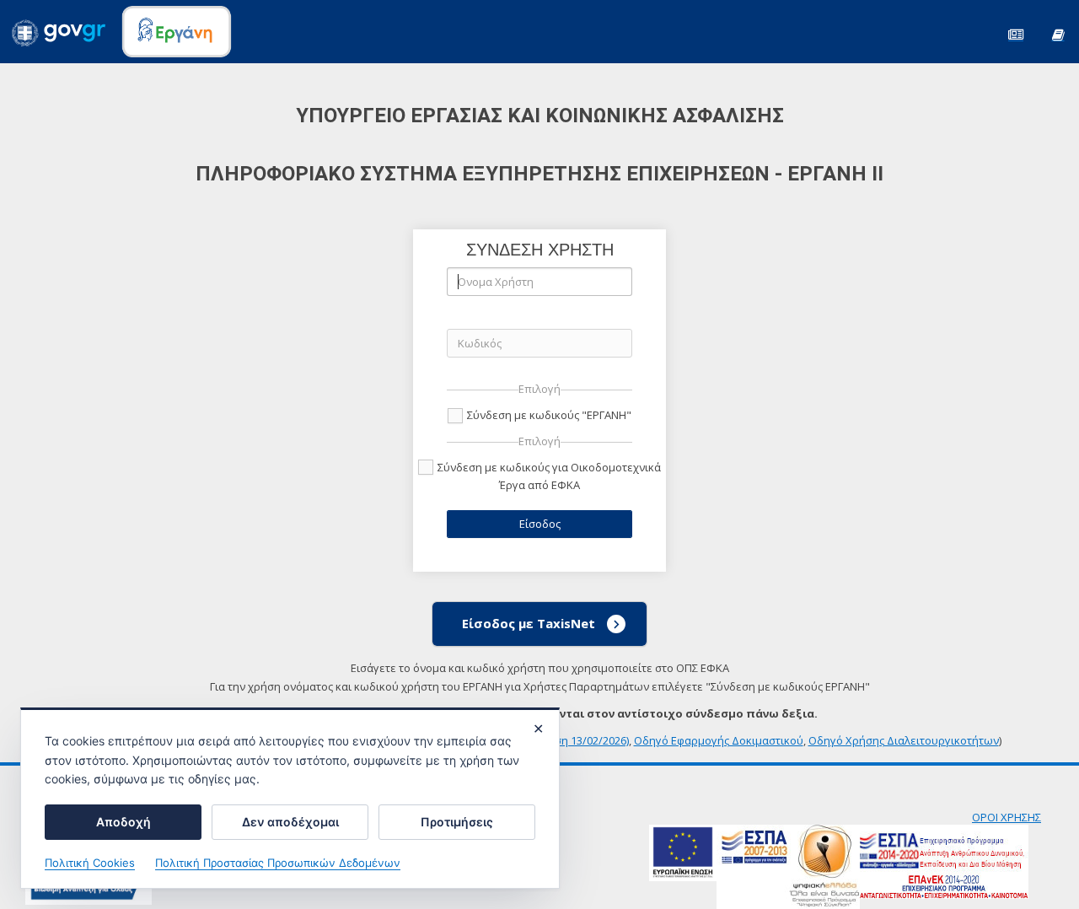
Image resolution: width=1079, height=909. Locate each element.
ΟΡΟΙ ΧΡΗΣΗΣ (1006, 817)
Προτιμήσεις (457, 822)
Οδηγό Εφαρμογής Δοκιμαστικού (718, 740)
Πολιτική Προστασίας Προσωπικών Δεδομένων (277, 862)
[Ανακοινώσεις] (1016, 33)
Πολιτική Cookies (90, 862)
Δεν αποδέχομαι (290, 822)
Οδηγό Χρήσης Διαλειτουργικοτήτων (903, 740)
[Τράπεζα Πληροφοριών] (1058, 33)
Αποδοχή (123, 822)
